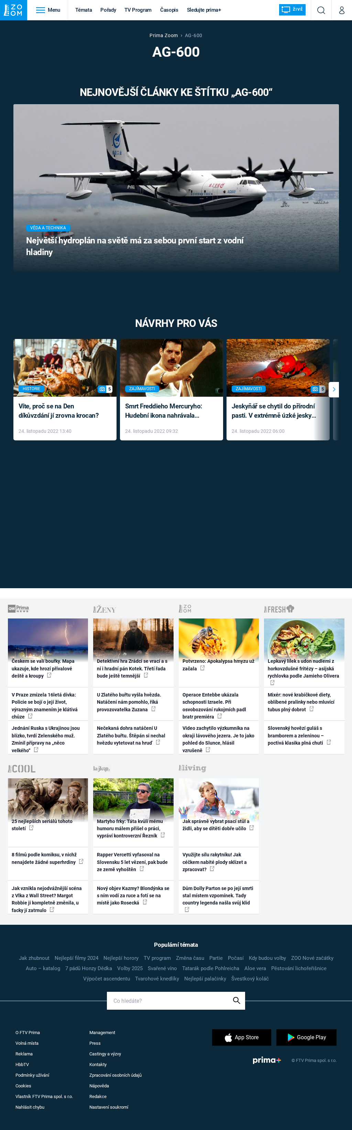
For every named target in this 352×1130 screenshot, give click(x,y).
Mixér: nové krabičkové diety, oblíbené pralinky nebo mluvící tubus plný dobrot (301, 702)
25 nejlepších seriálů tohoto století (42, 825)
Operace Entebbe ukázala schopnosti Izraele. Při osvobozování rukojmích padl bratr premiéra (214, 706)
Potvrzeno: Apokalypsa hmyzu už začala (218, 664)
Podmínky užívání (32, 1075)
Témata (83, 10)
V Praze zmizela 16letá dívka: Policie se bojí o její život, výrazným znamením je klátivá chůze (45, 706)
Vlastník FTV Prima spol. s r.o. (44, 1096)
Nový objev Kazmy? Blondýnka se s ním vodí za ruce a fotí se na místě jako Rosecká (133, 896)
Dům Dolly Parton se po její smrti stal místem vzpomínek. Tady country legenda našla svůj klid (218, 896)
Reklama (24, 1053)
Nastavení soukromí (108, 1107)
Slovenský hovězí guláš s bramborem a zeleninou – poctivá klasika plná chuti (296, 735)
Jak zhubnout (34, 958)
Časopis (169, 10)
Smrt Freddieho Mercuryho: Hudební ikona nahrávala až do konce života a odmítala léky (166, 411)
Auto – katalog (43, 968)
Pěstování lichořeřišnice (299, 968)
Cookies (23, 1085)
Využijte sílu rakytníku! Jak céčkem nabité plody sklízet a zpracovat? (215, 862)
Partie (216, 958)
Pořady (108, 10)
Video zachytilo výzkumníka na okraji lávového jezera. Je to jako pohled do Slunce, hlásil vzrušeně (218, 739)
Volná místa (26, 1043)
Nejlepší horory (121, 958)
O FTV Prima (27, 1032)
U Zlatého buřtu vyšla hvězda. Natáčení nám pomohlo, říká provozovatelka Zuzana (129, 702)
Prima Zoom (164, 35)
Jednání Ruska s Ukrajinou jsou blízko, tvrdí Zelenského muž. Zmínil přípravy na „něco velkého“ (46, 739)
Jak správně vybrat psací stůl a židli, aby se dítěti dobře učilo (216, 825)
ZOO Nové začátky (312, 958)
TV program (157, 958)
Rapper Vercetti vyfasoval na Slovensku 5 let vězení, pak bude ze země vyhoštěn (132, 862)
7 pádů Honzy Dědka (88, 968)
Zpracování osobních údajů (115, 1075)
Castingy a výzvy (105, 1053)
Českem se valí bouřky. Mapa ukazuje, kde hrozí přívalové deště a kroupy (43, 668)
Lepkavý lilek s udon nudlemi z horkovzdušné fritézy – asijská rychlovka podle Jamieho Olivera (303, 668)
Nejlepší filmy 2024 (76, 958)
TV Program (137, 10)
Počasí (236, 958)
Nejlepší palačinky (205, 979)
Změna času (190, 958)
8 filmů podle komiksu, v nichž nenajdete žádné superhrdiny (44, 858)
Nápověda (99, 1085)
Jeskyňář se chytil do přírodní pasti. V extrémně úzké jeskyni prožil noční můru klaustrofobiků (274, 411)
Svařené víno (162, 968)
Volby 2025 (130, 968)
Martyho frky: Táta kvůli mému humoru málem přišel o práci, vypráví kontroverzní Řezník (130, 829)
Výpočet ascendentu (106, 979)
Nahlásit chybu (29, 1107)
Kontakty (98, 1064)
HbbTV (22, 1064)
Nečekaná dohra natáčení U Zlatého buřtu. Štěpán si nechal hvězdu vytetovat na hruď (131, 735)
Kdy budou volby (267, 958)
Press (95, 1043)
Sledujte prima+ (204, 10)
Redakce (98, 1096)
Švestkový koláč (250, 979)
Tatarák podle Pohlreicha (210, 968)
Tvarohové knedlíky (157, 979)
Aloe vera (255, 968)
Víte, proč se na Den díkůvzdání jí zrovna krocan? (59, 411)
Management (102, 1032)
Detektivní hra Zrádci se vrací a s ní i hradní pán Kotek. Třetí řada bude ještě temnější (132, 668)
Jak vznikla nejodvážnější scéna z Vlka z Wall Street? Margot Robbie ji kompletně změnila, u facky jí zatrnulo (47, 899)
